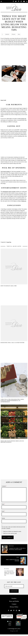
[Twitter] (16, 1)
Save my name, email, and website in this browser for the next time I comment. (13, 527)
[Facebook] (13, 1)
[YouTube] (24, 1)
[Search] (27, 1)
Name (3, 504)
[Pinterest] (19, 1)
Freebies (14, 598)
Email (3, 511)
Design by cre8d (14, 631)
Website (3, 518)
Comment (4, 486)
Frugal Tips (8, 242)
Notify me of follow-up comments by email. (12, 531)
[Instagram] (21, 1)
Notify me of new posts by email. (10, 533)
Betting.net (24, 201)
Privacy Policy (14, 607)
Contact (14, 604)
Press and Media (14, 601)
